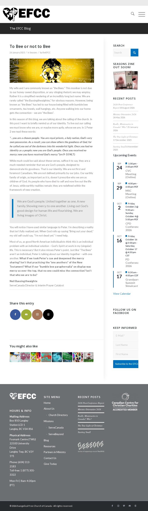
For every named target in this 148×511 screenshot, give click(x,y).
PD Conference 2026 (132, 263)
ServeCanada (56, 427)
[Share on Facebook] (15, 314)
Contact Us (50, 458)
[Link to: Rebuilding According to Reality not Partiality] (57, 357)
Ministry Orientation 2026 (124, 114)
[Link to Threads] (48, 314)
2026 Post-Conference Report (91, 402)
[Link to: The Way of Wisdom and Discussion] (88, 357)
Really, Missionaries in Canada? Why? (123, 125)
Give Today (50, 463)
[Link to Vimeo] (124, 506)
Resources (49, 446)
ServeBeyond (56, 434)
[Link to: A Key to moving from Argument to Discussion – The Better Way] (67, 357)
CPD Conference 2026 (132, 227)
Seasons (33, 52)
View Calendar (122, 293)
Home (47, 402)
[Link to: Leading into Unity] (15, 357)
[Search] (131, 14)
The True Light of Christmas (125, 136)
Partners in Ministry (55, 452)
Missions (49, 421)
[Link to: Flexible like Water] (46, 357)
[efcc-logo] (26, 14)
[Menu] (140, 14)
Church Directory (58, 415)
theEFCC (46, 52)
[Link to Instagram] (37, 314)
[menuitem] (131, 14)
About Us (49, 408)
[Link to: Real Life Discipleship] (25, 357)
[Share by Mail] (26, 314)
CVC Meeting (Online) (130, 174)
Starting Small (119, 146)
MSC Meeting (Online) (130, 194)
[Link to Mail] (130, 506)
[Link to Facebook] (112, 506)
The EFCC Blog (20, 28)
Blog (46, 440)
